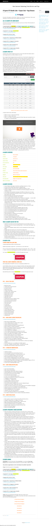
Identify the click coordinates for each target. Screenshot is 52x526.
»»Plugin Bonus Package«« (19, 501)
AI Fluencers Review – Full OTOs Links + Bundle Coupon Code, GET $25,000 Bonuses (44, 22)
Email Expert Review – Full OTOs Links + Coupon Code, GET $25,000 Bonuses (44, 30)
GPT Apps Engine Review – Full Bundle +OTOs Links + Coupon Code (43, 16)
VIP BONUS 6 (19, 510)
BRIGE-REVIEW (27, 522)
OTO (7, 515)
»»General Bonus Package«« (19, 503)
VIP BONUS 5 (19, 508)
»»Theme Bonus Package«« (19, 499)
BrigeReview (5, 1)
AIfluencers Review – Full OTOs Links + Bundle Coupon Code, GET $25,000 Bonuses (44, 26)
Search (40, 10)
